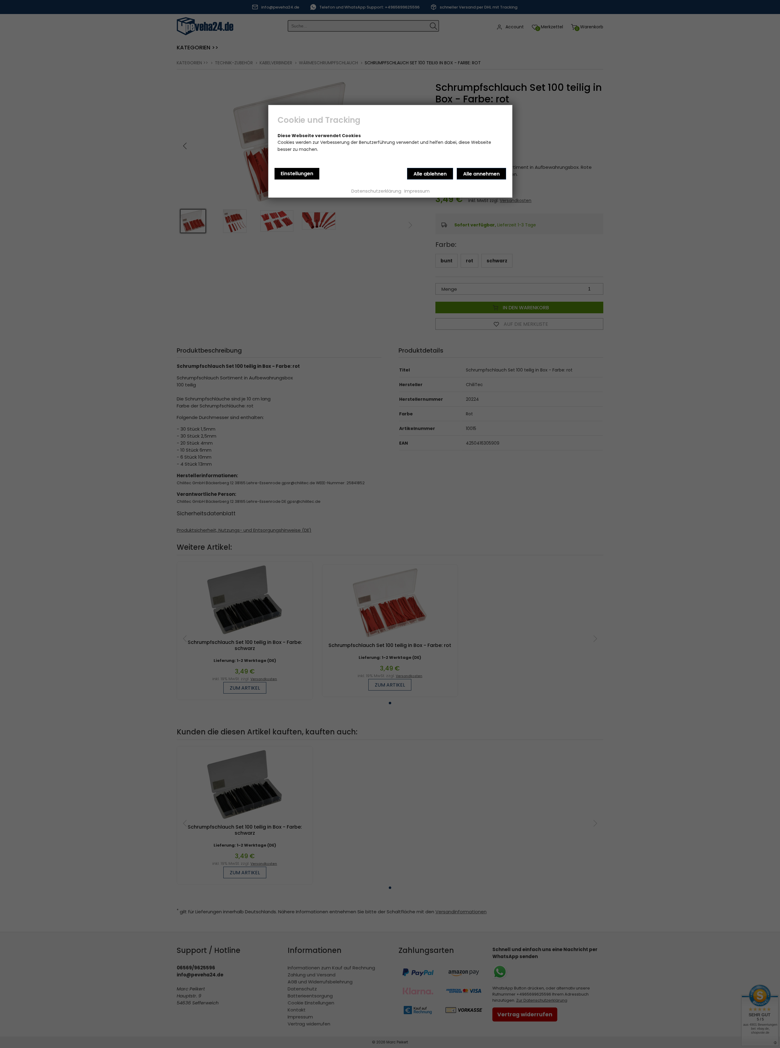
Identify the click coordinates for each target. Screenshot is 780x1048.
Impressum (417, 191)
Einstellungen (297, 173)
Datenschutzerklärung (376, 191)
